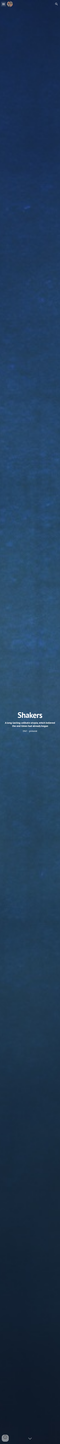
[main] (30, 722)
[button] (3, 4)
